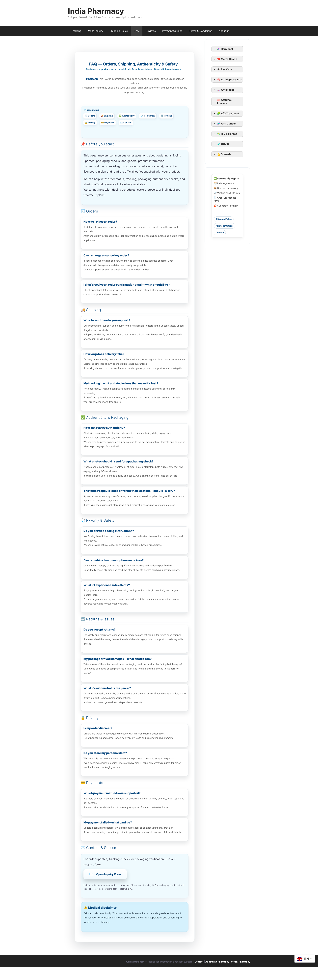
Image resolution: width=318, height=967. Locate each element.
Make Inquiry (95, 30)
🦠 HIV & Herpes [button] (227, 133)
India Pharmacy (96, 11)
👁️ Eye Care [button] (224, 69)
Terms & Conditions (200, 30)
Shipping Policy (119, 30)
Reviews (151, 30)
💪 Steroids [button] (224, 154)
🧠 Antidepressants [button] (229, 79)
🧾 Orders (90, 116)
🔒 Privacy (90, 122)
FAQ (136, 30)
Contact (220, 232)
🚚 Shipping (107, 116)
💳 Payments (107, 122)
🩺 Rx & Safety (147, 116)
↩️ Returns (166, 116)
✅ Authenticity (126, 116)
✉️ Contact (126, 122)
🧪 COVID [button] (223, 144)
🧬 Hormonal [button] (225, 49)
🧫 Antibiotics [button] (226, 89)
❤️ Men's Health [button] (227, 59)
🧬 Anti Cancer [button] (226, 123)
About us (224, 30)
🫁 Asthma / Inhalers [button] (224, 101)
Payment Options (172, 30)
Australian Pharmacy (217, 961)
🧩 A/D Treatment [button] (228, 113)
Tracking (76, 30)
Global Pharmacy (240, 961)
